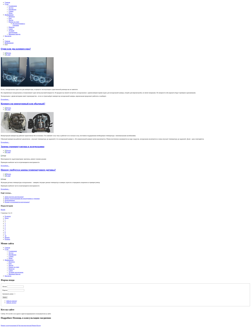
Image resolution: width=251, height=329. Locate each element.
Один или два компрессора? (16, 48)
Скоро (11, 29)
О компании (13, 6)
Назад (7, 218)
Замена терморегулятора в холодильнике (22, 146)
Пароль (4, 290)
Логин (4, 286)
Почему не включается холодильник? (17, 202)
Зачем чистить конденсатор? (14, 197)
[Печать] (8, 53)
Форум (11, 20)
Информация (9, 15)
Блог (10, 18)
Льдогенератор (10, 200)
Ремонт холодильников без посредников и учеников (22, 198)
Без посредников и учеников (19, 24)
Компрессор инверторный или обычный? (23, 103)
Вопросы (12, 16)
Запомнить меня (7, 294)
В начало (8, 216)
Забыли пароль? (11, 301)
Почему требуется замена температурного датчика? (28, 170)
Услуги (11, 8)
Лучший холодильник (13, 31)
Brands (3, 209)
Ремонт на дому (14, 22)
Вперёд (7, 237)
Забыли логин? (11, 302)
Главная (7, 2)
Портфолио (12, 9)
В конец (7, 239)
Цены (10, 13)
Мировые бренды (14, 34)
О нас (7, 4)
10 (5, 236)
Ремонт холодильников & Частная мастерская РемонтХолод (21, 325)
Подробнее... (5, 99)
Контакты (8, 36)
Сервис (11, 11)
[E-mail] (7, 55)
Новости (11, 27)
